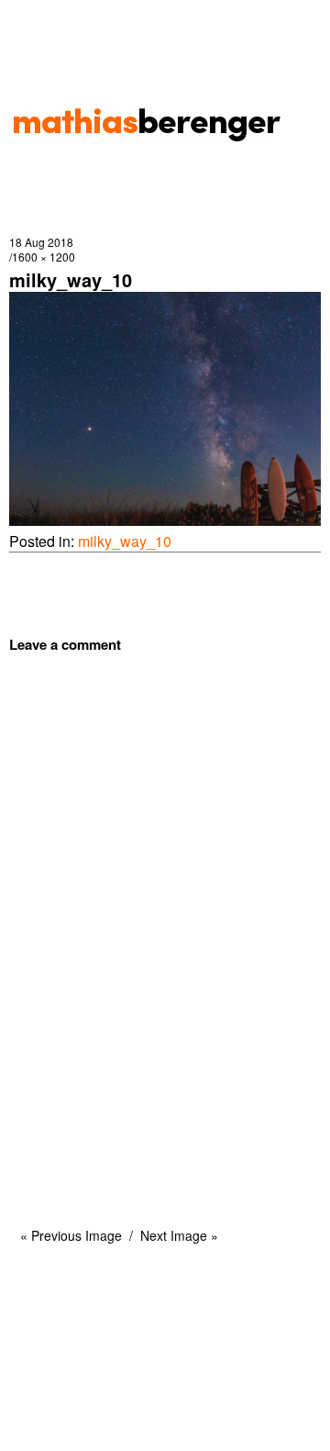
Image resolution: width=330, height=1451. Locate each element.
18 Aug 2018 (41, 242)
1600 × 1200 (43, 256)
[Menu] (32, 23)
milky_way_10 (124, 541)
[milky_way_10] (165, 519)
